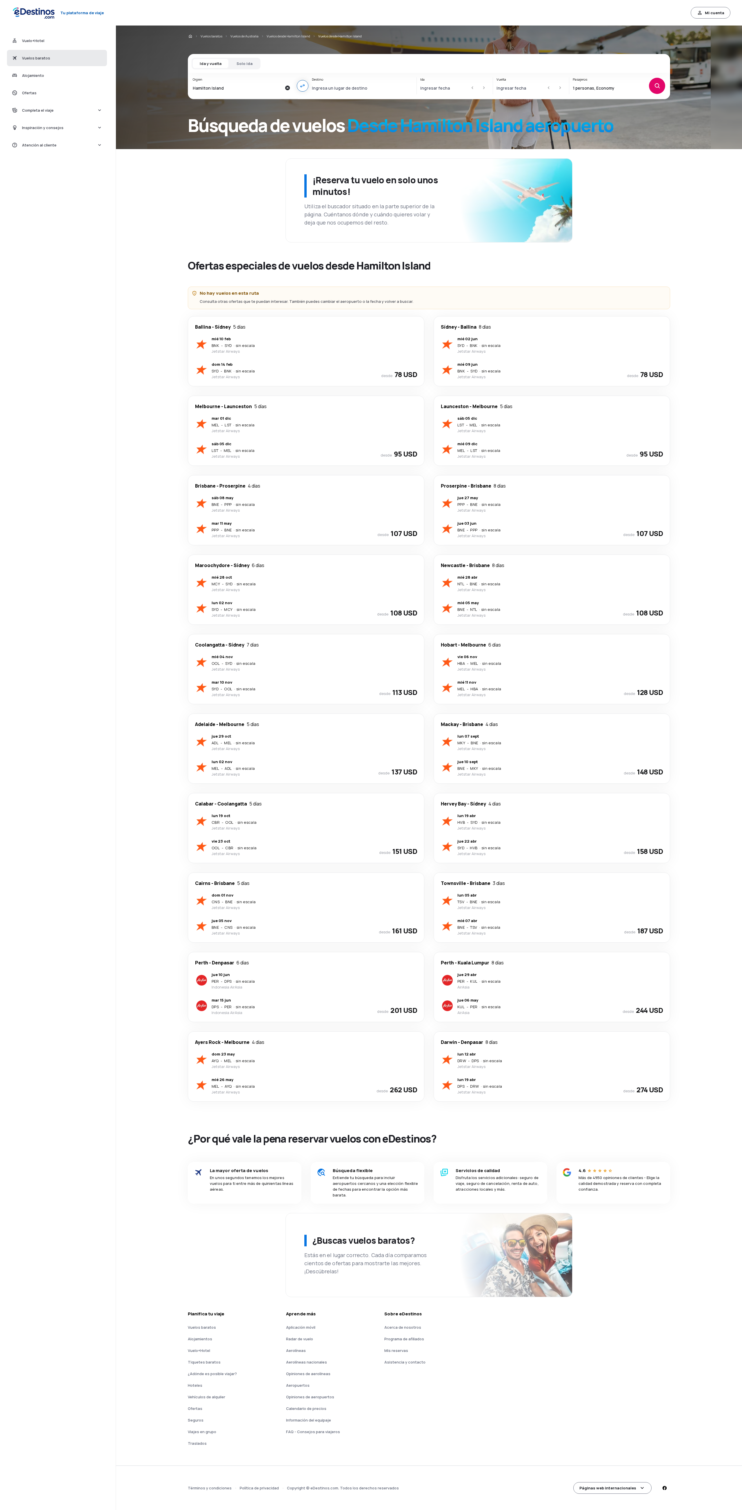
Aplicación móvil (300, 1327)
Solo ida (244, 63)
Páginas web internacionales (607, 1488)
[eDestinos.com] (190, 36)
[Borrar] (287, 88)
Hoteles (195, 1385)
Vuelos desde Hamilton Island (288, 36)
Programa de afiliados (404, 1338)
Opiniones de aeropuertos (310, 1396)
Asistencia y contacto (404, 1362)
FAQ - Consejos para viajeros (313, 1431)
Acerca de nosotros (402, 1327)
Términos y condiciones (210, 1488)
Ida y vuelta (210, 63)
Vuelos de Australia (244, 36)
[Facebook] (664, 1488)
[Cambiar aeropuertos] (302, 86)
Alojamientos (200, 1338)
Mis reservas (396, 1350)
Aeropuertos (298, 1385)
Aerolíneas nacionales (306, 1362)
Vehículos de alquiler (206, 1396)
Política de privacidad (259, 1488)
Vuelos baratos (211, 36)
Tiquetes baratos (204, 1362)
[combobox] (237, 88)
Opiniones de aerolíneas (308, 1373)
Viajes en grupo (202, 1431)
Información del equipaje (308, 1420)
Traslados (197, 1443)
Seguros (195, 1420)
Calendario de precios (306, 1408)
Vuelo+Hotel (199, 1350)
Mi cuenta (714, 12)
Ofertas (195, 1408)
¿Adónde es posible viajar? (212, 1373)
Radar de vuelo (299, 1338)
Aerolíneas (296, 1350)
